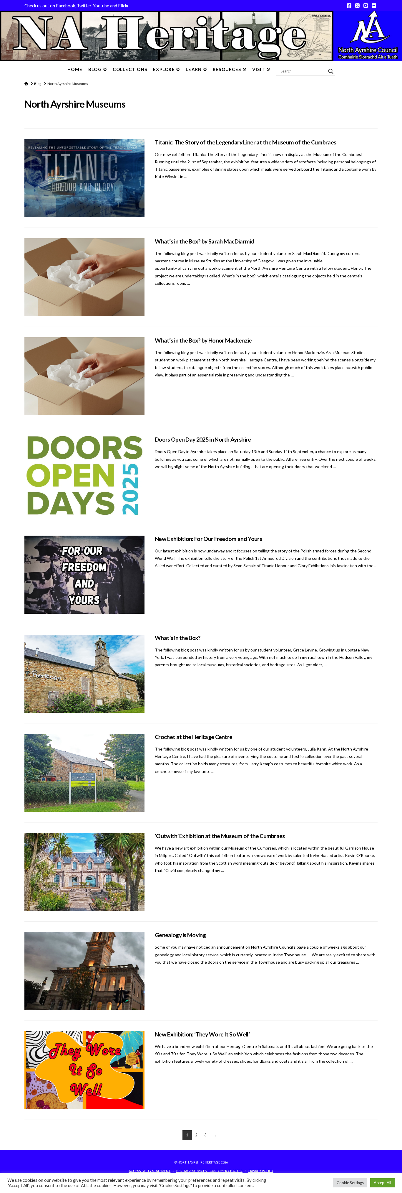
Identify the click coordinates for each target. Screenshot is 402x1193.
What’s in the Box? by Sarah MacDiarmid (204, 241)
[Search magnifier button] (331, 71)
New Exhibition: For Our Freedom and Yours (208, 538)
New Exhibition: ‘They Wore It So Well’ (202, 1034)
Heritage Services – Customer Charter (209, 1171)
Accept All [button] (382, 1182)
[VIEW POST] (84, 178)
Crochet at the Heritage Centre (193, 736)
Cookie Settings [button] (350, 1182)
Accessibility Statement (149, 1171)
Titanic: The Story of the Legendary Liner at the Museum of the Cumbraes (245, 142)
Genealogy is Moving (180, 935)
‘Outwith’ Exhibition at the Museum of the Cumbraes (220, 835)
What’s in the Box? (178, 637)
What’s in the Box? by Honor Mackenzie (203, 340)
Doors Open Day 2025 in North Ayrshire (203, 439)
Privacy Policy (260, 1171)
